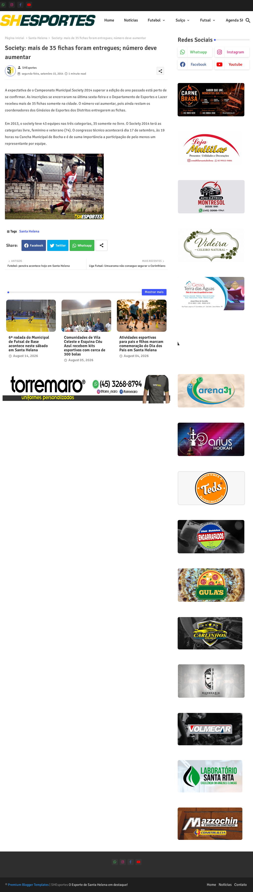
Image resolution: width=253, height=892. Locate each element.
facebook (198, 64)
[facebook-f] (20, 5)
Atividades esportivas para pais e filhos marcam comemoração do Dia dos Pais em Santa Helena (141, 343)
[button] (248, 20)
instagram (235, 52)
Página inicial (14, 38)
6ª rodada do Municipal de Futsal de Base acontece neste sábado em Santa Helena (29, 343)
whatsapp (198, 52)
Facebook (36, 246)
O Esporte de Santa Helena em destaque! (98, 885)
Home (109, 20)
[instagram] (12, 5)
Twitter (61, 246)
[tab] (109, 20)
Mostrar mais (154, 292)
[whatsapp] (3, 5)
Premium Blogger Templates (28, 885)
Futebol (154, 20)
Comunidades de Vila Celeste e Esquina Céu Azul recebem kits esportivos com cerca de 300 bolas (84, 345)
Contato (240, 884)
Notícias (131, 20)
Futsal (205, 20)
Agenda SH (235, 20)
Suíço (180, 20)
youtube (235, 64)
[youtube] (29, 5)
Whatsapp (85, 246)
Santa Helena (37, 38)
